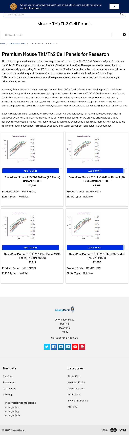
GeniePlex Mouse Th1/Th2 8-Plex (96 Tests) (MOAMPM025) (96, 255)
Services (8, 376)
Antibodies (74, 394)
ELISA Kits (74, 376)
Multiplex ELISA (76, 382)
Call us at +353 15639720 (64, 337)
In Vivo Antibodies (78, 400)
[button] (124, 35)
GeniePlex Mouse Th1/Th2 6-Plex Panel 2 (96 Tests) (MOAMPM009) (32, 255)
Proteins (72, 406)
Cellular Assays (76, 388)
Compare (61, 170)
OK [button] (114, 6)
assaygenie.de (12, 415)
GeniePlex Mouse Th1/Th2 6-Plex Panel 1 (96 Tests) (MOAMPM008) (97, 179)
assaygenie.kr (12, 407)
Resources (9, 382)
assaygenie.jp (12, 411)
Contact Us (9, 388)
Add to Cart (30, 170)
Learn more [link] (35, 8)
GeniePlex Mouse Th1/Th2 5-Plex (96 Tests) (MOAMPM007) (32, 179)
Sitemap (8, 394)
